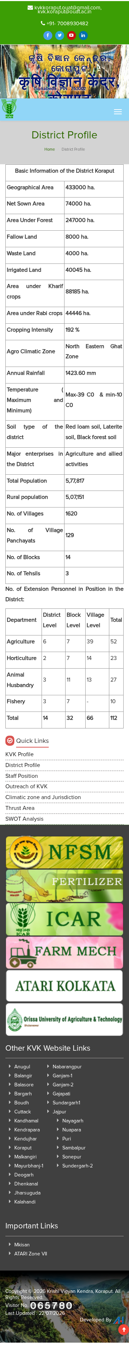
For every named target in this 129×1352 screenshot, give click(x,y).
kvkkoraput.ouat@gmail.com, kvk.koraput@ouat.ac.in (67, 9)
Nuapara (71, 1129)
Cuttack (22, 1111)
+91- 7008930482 (67, 23)
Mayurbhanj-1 (28, 1166)
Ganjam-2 (63, 1084)
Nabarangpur (67, 1066)
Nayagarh (72, 1120)
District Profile (22, 765)
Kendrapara (27, 1129)
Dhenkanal (26, 1184)
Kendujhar (25, 1139)
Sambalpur (74, 1148)
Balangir (23, 1075)
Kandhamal (26, 1120)
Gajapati (61, 1093)
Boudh (21, 1102)
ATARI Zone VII (30, 1253)
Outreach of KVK (26, 786)
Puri (66, 1139)
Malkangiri (25, 1157)
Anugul (22, 1066)
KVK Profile (19, 754)
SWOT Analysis (24, 819)
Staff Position (21, 776)
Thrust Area (19, 808)
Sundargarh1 (66, 1102)
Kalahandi (24, 1202)
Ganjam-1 (62, 1075)
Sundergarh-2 (77, 1166)
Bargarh (23, 1093)
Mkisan (22, 1244)
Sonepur (71, 1157)
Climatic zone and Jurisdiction (43, 797)
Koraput (23, 1148)
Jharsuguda (27, 1193)
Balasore (24, 1084)
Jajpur (59, 1111)
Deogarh (24, 1175)
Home (49, 149)
